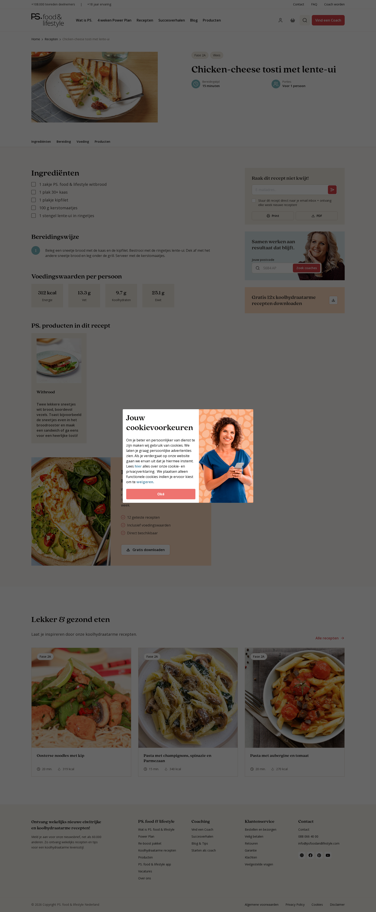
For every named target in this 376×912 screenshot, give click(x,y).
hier (139, 466)
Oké (160, 494)
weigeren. (145, 481)
